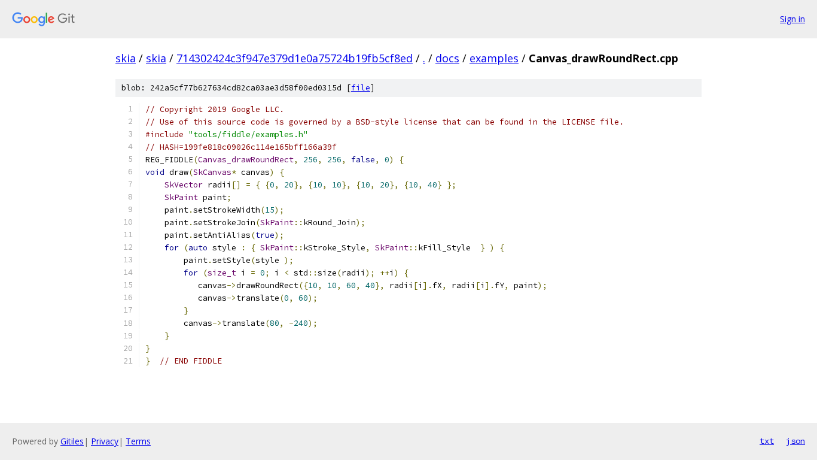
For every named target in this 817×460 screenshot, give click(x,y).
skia (125, 58)
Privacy (104, 441)
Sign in (792, 19)
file (360, 88)
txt (767, 440)
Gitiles (72, 441)
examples (494, 58)
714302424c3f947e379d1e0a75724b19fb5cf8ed (294, 58)
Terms (138, 441)
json (795, 440)
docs (447, 58)
